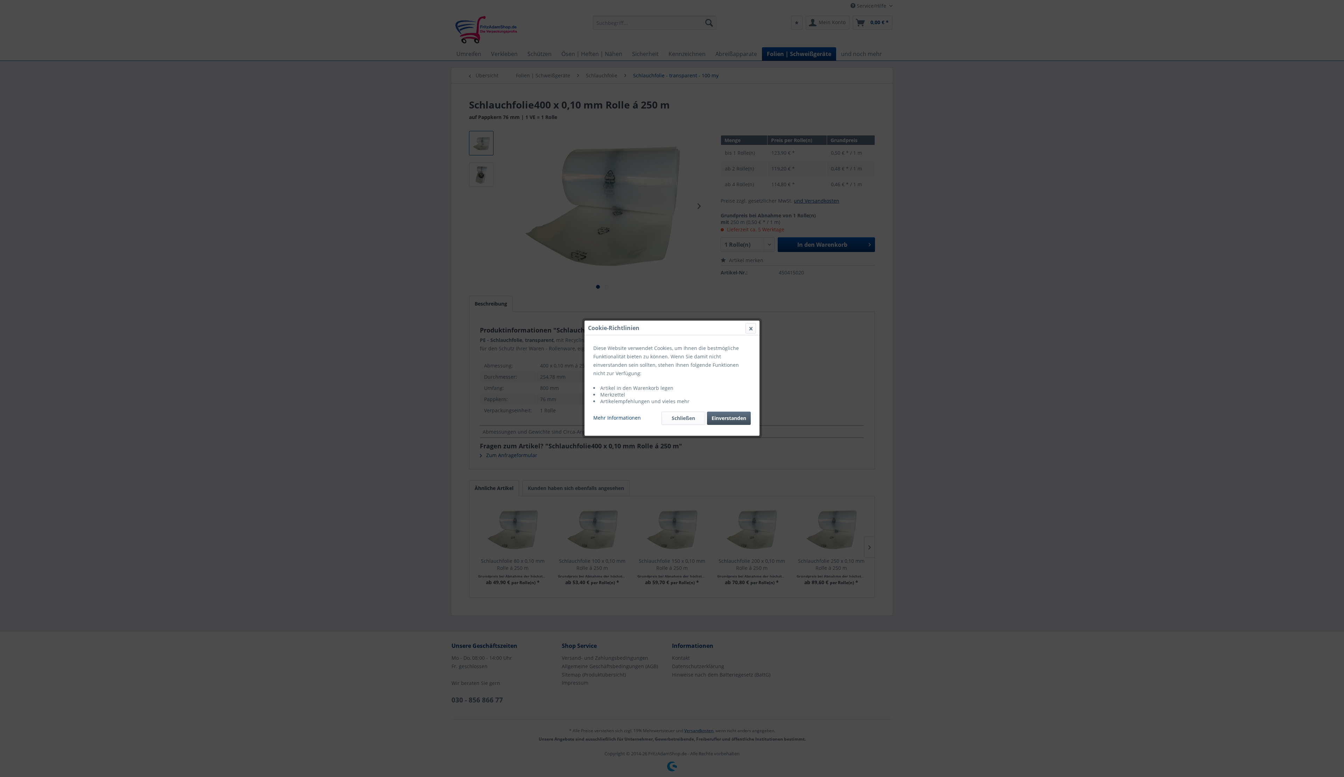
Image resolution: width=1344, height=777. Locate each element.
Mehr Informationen (617, 417)
